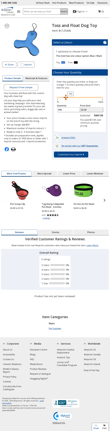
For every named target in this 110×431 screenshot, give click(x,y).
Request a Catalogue (40, 373)
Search (64, 11)
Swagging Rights (39, 378)
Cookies (7, 382)
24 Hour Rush (43, 2)
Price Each (85, 105)
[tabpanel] (55, 267)
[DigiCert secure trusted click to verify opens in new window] (63, 416)
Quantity (61, 105)
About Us (7, 349)
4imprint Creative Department (65, 351)
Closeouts (102, 2)
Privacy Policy (10, 377)
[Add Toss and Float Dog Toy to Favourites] (7, 26)
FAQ (32, 359)
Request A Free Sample (21, 87)
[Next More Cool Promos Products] (104, 200)
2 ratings (47, 218)
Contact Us (8, 359)
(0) (101, 12)
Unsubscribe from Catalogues (13, 388)
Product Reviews (38, 368)
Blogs (33, 354)
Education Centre (38, 349)
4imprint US (90, 349)
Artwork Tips (63, 357)
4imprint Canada (92, 354)
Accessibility (9, 354)
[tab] (12, 78)
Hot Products (59, 2)
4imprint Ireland (92, 364)
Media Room (36, 364)
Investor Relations (12, 364)
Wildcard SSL (59, 423)
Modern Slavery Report (11, 370)
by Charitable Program (67, 364)
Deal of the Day (91, 370)
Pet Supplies (55, 328)
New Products (76, 2)
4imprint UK (90, 359)
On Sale (90, 2)
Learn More (92, 245)
